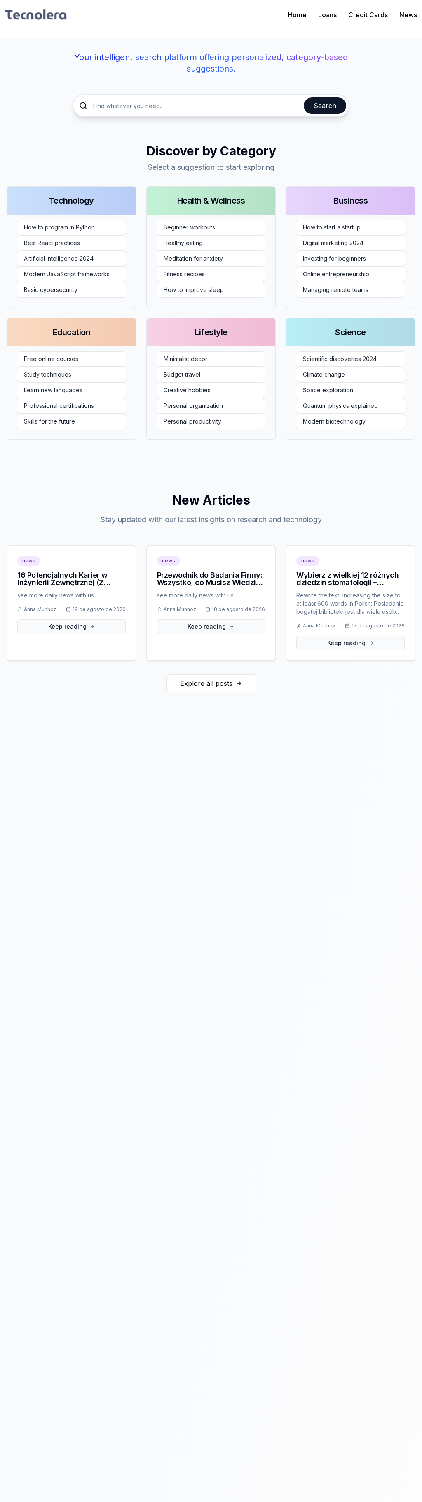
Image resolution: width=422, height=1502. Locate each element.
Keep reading (67, 626)
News (408, 15)
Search (325, 106)
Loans (327, 15)
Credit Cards (368, 15)
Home (297, 15)
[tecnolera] (36, 15)
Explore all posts (206, 683)
